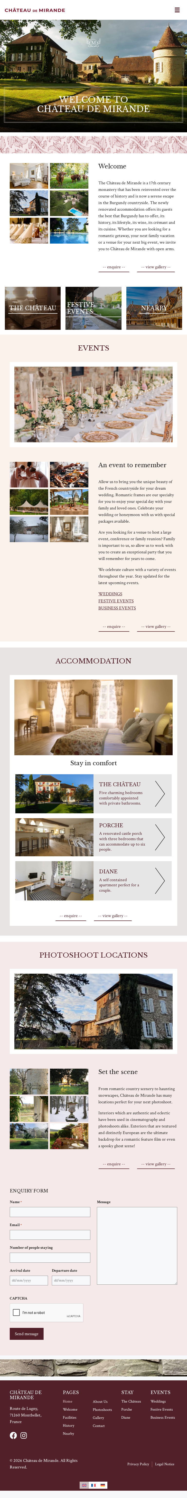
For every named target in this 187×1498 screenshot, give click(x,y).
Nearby (68, 1433)
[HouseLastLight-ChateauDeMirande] (29, 203)
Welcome (70, 1409)
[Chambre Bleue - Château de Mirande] (29, 176)
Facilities (69, 1417)
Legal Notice (164, 1464)
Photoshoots (102, 1409)
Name (16, 1202)
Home (67, 1401)
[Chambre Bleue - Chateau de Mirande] (69, 529)
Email (16, 1225)
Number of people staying (31, 1247)
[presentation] (47, 1312)
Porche (126, 1409)
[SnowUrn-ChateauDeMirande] (69, 1109)
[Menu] (177, 10)
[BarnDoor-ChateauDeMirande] (29, 1109)
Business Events (117, 608)
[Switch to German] (102, 1485)
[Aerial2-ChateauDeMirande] (69, 203)
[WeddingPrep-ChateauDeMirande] (29, 475)
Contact (99, 1425)
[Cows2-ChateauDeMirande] (69, 176)
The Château (131, 1401)
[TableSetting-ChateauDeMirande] (29, 231)
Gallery (98, 1417)
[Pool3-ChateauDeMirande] (69, 231)
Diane (125, 1417)
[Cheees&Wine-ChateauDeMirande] (69, 475)
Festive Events (116, 601)
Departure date (64, 1270)
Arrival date (20, 1270)
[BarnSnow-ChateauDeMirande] (29, 529)
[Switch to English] (84, 1485)
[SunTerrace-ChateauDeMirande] (69, 1136)
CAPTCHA (18, 1298)
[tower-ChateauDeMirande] (29, 1082)
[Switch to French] (93, 1485)
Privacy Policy (138, 1464)
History (68, 1425)
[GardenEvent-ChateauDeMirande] (29, 502)
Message (104, 1202)
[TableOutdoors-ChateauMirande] (69, 502)
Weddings (110, 594)
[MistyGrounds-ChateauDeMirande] (29, 1136)
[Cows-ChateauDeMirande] (69, 1082)
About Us (100, 1401)
